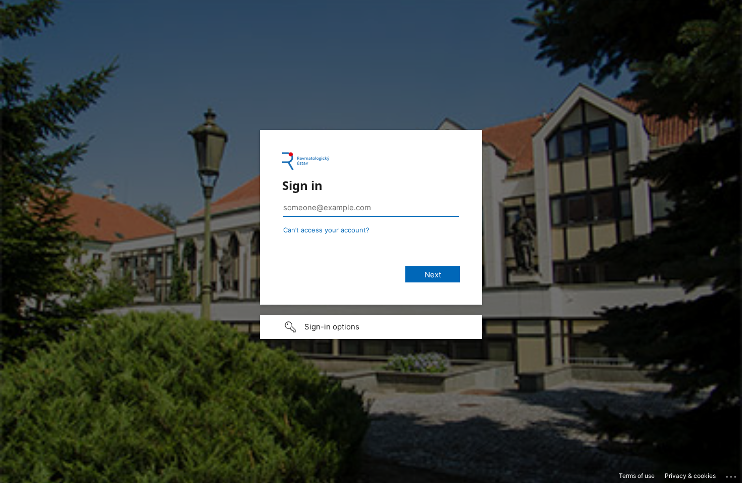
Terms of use (637, 475)
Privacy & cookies (690, 475)
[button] (371, 327)
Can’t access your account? (326, 230)
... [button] (732, 474)
